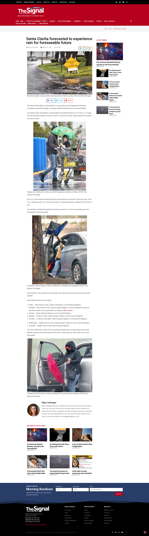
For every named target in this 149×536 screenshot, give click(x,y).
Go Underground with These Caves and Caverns (115, 72)
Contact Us (46, 2)
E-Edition (38, 2)
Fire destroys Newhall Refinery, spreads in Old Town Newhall (35, 446)
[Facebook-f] (112, 532)
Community (77, 21)
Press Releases (43, 23)
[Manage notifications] (145, 532)
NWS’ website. (68, 310)
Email (91, 486)
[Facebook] (116, 2)
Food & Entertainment (64, 21)
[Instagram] (126, 2)
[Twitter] (120, 2)
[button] (131, 21)
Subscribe (19, 2)
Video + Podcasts (109, 21)
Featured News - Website (119, 28)
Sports (44, 21)
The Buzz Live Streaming (33, 21)
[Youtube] (123, 2)
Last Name (76, 486)
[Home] (102, 28)
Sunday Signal (31, 23)
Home (17, 21)
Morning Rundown (29, 2)
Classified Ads (63, 2)
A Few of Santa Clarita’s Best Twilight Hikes (114, 84)
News (21, 21)
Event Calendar (88, 21)
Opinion (98, 21)
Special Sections (21, 23)
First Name (59, 486)
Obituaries (72, 2)
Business (52, 21)
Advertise (54, 2)
